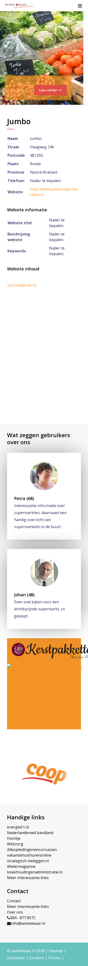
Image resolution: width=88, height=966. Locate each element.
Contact (14, 900)
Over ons (15, 912)
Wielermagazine (21, 866)
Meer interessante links (28, 877)
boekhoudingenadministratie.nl (34, 872)
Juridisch (36, 957)
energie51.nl (18, 827)
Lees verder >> (50, 90)
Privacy (54, 957)
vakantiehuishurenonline (29, 855)
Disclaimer (16, 957)
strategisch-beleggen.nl (28, 860)
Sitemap (56, 950)
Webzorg (15, 844)
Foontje (13, 838)
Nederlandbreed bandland (30, 832)
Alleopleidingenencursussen (32, 849)
